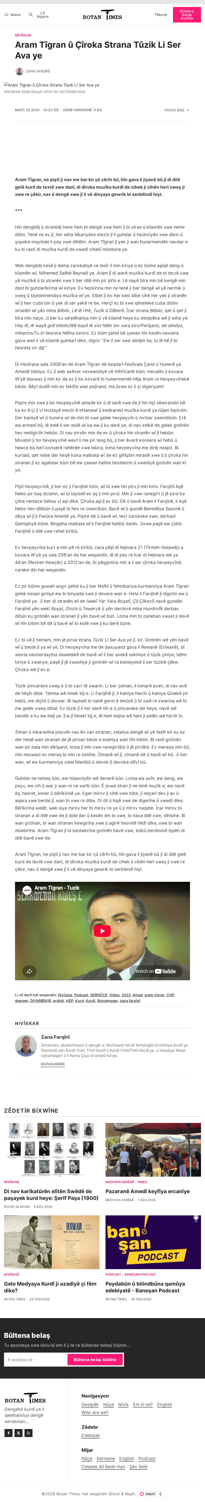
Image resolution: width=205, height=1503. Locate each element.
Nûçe (87, 1458)
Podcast (81, 995)
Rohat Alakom (17, 1207)
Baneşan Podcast (140, 1274)
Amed (137, 995)
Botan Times (14, 1299)
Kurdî (90, 1001)
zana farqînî (130, 1001)
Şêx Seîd (139, 1466)
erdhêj (58, 1001)
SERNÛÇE (99, 995)
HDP (69, 1001)
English (126, 1458)
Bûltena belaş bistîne (187, 14)
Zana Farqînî (38, 71)
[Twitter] (18, 1433)
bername (106, 1458)
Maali (130, 1493)
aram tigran (154, 995)
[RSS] (28, 1433)
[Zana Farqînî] (19, 71)
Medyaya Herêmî (120, 1182)
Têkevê (160, 14)
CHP (170, 995)
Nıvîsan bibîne (53, 1064)
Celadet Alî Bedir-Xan (103, 1466)
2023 (126, 995)
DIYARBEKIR (40, 1001)
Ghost (114, 1493)
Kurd (79, 1001)
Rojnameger (107, 1001)
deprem (21, 1001)
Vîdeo (115, 995)
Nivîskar (23, 35)
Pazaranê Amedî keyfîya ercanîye (148, 1191)
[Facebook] (8, 1433)
